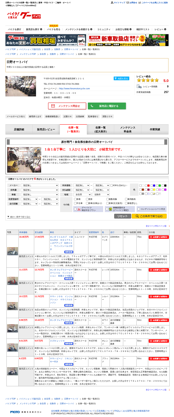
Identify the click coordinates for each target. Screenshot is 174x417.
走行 (112, 232)
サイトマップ (119, 3)
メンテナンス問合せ (69, 106)
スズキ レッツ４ (57, 341)
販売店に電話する (108, 106)
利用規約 (65, 411)
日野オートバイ (71, 49)
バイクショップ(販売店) (30, 49)
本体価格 (23, 232)
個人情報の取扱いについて (83, 411)
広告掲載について (105, 411)
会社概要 (55, 411)
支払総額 (39, 232)
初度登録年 (94, 232)
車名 (52, 232)
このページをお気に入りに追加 (155, 3)
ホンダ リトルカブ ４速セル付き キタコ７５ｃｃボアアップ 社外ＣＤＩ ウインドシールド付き (61, 243)
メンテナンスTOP (28, 54)
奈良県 (47, 49)
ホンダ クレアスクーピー (61, 320)
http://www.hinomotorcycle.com (75, 88)
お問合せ (133, 3)
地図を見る (123, 78)
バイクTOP (10, 49)
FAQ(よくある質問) (123, 411)
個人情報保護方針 (141, 411)
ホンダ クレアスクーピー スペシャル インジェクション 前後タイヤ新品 (62, 273)
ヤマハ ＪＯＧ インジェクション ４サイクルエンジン (61, 299)
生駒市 (57, 49)
